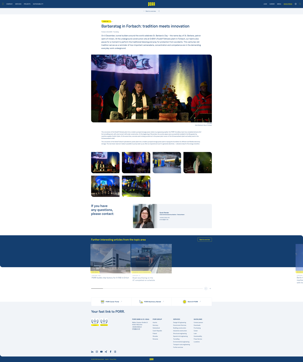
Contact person (198, 322)
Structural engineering (180, 333)
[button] (3, 4)
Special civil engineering (180, 336)
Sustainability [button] (38, 4)
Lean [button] (265, 4)
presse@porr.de (164, 219)
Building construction (179, 328)
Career (196, 331)
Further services (178, 347)
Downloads (197, 325)
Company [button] (9, 4)
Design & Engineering (179, 322)
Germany (155, 325)
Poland (155, 333)
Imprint (107, 359)
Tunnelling (176, 339)
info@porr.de (136, 329)
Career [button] (272, 4)
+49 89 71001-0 (137, 327)
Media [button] (279, 4)
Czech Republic (157, 331)
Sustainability (198, 336)
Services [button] (18, 4)
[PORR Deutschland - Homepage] (151, 4)
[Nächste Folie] (210, 288)
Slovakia (155, 336)
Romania (155, 339)
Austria (155, 322)
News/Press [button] (288, 4)
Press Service (198, 339)
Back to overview (150, 11)
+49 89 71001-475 (165, 217)
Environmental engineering (181, 342)
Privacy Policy (113, 359)
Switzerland (156, 328)
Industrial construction (180, 331)
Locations (197, 342)
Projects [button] (27, 4)
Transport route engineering (181, 344)
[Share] (159, 11)
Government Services (179, 325)
